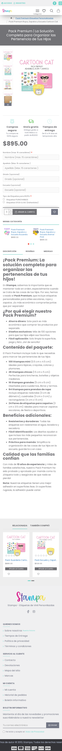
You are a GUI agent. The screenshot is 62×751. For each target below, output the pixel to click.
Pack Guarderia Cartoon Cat (16, 560)
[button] (8, 50)
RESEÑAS (30, 251)
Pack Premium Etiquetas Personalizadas (34, 18)
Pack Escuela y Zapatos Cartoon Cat (46, 560)
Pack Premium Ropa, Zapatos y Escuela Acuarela (19, 232)
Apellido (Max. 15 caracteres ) (17, 163)
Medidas (48, 251)
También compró (40, 525)
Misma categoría (12, 221)
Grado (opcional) (11, 174)
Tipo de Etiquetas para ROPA (16, 196)
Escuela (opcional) (12, 185)
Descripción (9, 251)
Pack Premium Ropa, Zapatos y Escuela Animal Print (47, 233)
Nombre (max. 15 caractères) (16, 152)
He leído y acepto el (25, 731)
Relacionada (19, 525)
